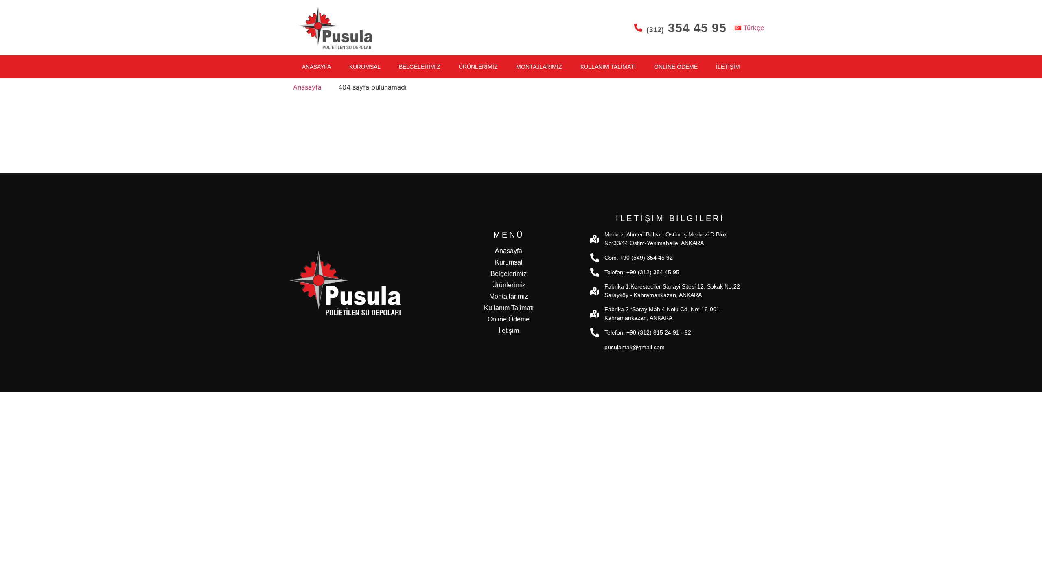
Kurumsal (365, 66)
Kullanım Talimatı (608, 66)
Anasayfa (316, 66)
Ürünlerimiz (478, 66)
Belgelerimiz (419, 66)
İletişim (728, 66)
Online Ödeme (676, 66)
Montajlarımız (539, 66)
